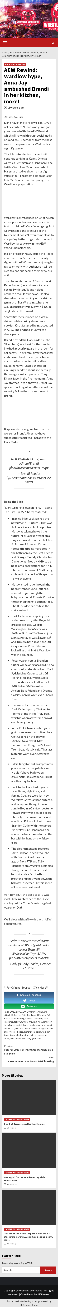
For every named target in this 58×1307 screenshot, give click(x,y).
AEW (46, 122)
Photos (19, 1031)
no (52, 665)
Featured (8, 1021)
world (18, 1038)
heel (40, 1021)
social (38, 1031)
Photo (12, 1031)
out (6, 1031)
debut (37, 239)
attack (7, 1015)
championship (17, 1018)
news (43, 1025)
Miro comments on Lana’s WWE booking (31, 1059)
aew (18, 1011)
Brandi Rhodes (38, 1015)
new (38, 1025)
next (49, 1025)
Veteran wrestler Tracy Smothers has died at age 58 (28, 1049)
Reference (29, 1031)
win (12, 1038)
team (12, 266)
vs (46, 1035)
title (26, 1035)
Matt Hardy (29, 1025)
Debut (28, 1018)
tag (6, 266)
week (7, 1038)
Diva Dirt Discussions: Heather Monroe (24, 1123)
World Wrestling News (15, 64)
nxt (17, 1028)
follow (32, 122)
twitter (33, 1035)
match (14, 226)
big (28, 1015)
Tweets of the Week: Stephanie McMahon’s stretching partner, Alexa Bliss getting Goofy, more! (28, 1236)
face (46, 1018)
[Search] (53, 43)
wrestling (26, 1038)
